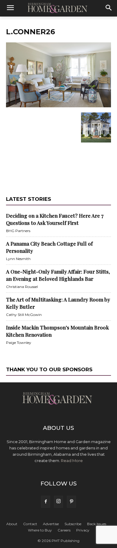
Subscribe (72, 524)
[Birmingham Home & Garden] (58, 8)
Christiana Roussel (22, 286)
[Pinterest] (71, 502)
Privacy (82, 530)
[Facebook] (45, 502)
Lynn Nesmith (18, 258)
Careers (64, 530)
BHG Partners (18, 230)
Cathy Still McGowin (24, 314)
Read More (72, 460)
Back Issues (96, 524)
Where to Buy (40, 530)
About (11, 524)
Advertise (51, 524)
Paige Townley (18, 342)
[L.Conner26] (58, 106)
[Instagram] (58, 502)
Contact (30, 524)
